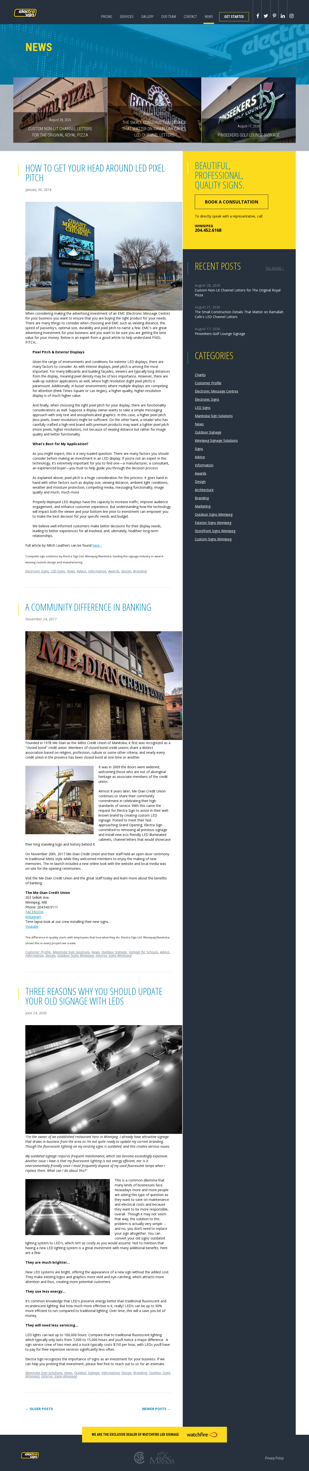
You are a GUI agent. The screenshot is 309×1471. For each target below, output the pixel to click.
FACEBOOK (34, 912)
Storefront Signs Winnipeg (215, 531)
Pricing (106, 17)
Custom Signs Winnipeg (213, 539)
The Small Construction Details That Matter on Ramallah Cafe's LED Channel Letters (154, 124)
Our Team (168, 17)
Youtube (31, 926)
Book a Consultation (231, 202)
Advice (81, 571)
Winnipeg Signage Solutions (216, 440)
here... (97, 545)
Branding (140, 571)
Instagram (33, 916)
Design (126, 571)
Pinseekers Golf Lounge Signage (249, 131)
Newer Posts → (156, 1409)
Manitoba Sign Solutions (71, 952)
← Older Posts (39, 1409)
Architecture (204, 489)
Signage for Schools (143, 952)
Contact (190, 17)
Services (126, 17)
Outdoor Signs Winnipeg (75, 955)
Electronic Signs (37, 571)
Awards (113, 571)
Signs (199, 448)
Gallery (147, 17)
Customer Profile (38, 952)
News (209, 17)
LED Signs (58, 571)
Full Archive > (275, 268)
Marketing (203, 506)
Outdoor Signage (114, 952)
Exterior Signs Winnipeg (113, 955)
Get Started (234, 17)
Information (97, 571)
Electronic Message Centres (216, 391)
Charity (200, 374)
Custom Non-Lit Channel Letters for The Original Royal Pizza (60, 127)
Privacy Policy (274, 1458)
